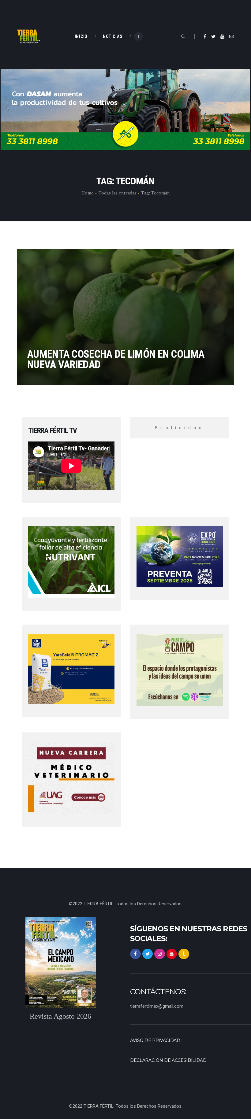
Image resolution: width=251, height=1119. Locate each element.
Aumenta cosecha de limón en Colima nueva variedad (115, 359)
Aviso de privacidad (155, 1040)
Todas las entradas (118, 193)
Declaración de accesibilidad (168, 1060)
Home (87, 193)
